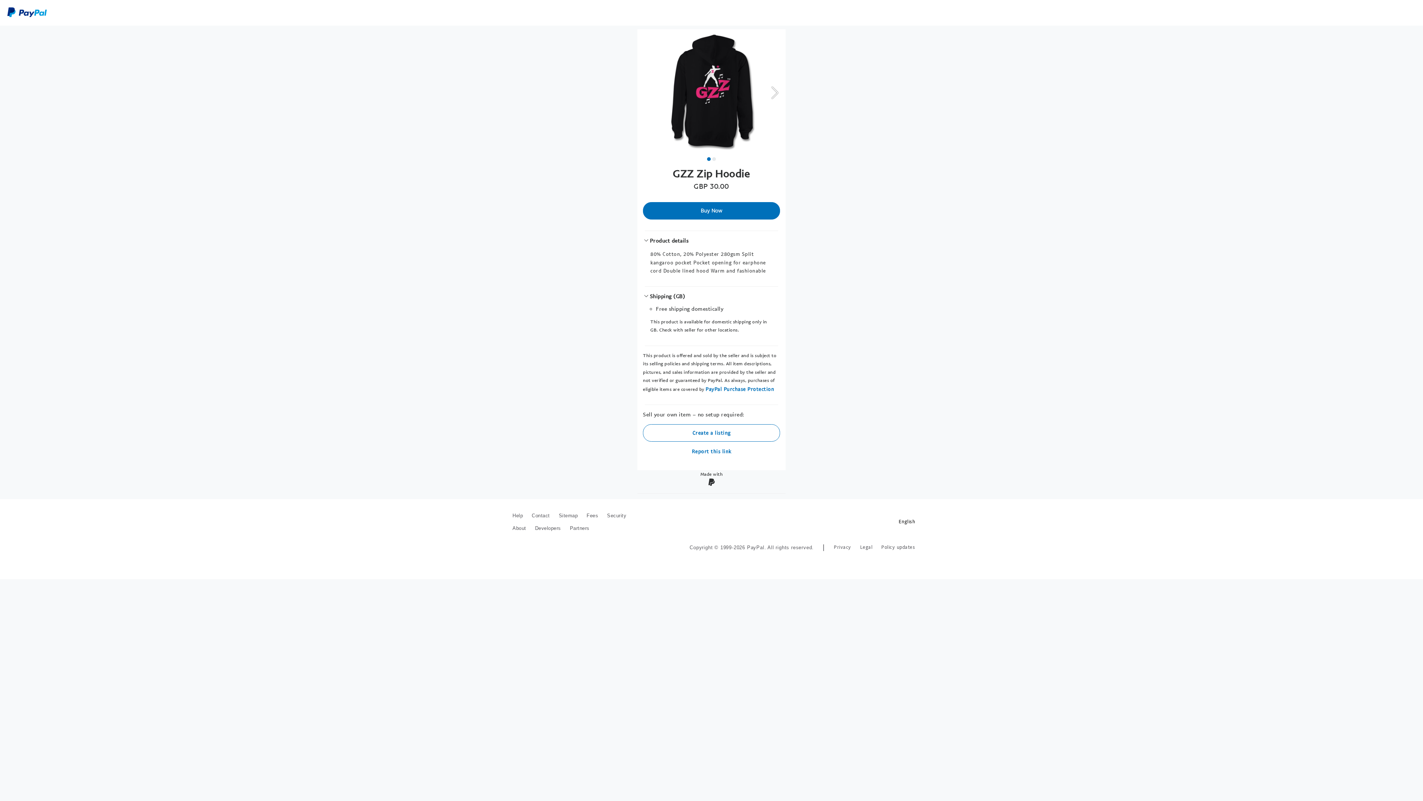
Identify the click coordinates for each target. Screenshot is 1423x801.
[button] (774, 92)
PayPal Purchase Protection (740, 389)
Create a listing (712, 432)
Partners (580, 528)
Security (616, 515)
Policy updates (898, 547)
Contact (541, 515)
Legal (866, 547)
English (907, 521)
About (519, 528)
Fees (592, 515)
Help (518, 515)
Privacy (842, 547)
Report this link (712, 451)
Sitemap (568, 515)
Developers (548, 528)
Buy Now (712, 210)
